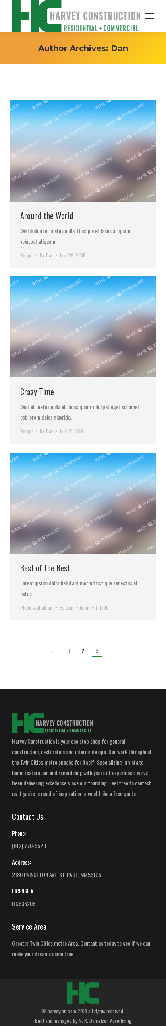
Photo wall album (37, 607)
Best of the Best (45, 568)
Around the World (46, 216)
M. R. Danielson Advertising (105, 1020)
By (47, 255)
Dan (119, 48)
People (27, 255)
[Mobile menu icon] (149, 16)
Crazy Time (37, 392)
